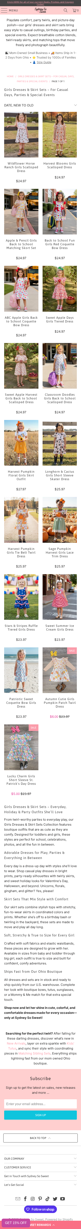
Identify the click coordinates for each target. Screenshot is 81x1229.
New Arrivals (16, 1043)
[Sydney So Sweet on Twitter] (55, 1199)
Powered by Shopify (59, 1219)
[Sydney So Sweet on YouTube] (62, 1199)
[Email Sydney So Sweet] (18, 1199)
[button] (40, 1225)
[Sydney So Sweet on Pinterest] (40, 1199)
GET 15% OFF (16, 1223)
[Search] (66, 10)
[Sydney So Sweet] (40, 10)
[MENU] (2, 10)
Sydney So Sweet (32, 1219)
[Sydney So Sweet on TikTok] (48, 1199)
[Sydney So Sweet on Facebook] (25, 1199)
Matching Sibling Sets (34, 1053)
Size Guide (44, 62)
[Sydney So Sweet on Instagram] (33, 1199)
